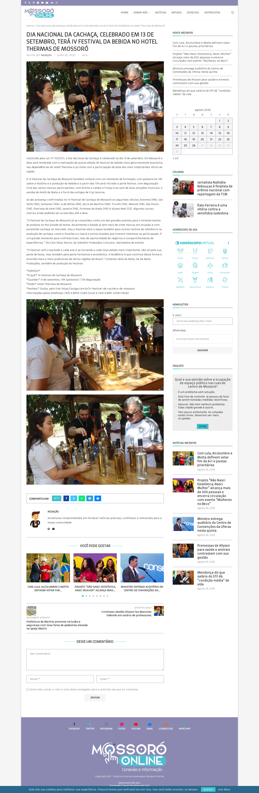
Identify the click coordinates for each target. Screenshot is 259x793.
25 (185, 145)
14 (211, 133)
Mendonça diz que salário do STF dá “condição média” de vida (213, 578)
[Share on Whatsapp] (82, 498)
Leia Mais (224, 789)
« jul (176, 158)
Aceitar (208, 789)
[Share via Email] (97, 498)
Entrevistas (212, 12)
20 (202, 139)
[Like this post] (58, 498)
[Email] (47, 3)
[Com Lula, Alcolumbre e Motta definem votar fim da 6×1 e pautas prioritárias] (48, 567)
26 (193, 145)
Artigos (176, 12)
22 (219, 139)
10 (176, 133)
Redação (46, 55)
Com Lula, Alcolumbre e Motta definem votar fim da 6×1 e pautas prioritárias (201, 44)
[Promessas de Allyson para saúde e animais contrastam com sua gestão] (183, 551)
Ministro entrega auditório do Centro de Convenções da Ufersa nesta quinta (198, 70)
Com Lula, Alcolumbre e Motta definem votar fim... (48, 588)
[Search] (232, 12)
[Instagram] (34, 3)
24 (176, 145)
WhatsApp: (179, 330)
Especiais (193, 12)
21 (211, 139)
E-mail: (177, 315)
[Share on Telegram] (89, 498)
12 (193, 133)
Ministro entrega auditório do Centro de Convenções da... (142, 588)
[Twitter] (29, 3)
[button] (31, 575)
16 (228, 133)
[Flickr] (38, 3)
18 (185, 139)
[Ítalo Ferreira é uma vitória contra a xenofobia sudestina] (183, 210)
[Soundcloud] (51, 3)
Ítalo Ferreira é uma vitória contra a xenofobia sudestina (212, 209)
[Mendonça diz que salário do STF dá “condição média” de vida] (183, 578)
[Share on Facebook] (66, 498)
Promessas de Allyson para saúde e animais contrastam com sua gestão (201, 81)
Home (124, 12)
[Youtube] (42, 3)
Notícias (160, 12)
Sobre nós (140, 12)
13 (202, 133)
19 (193, 139)
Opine (202, 426)
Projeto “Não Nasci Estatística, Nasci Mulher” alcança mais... (95, 588)
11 (185, 133)
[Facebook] (25, 3)
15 (219, 133)
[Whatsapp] (57, 3)
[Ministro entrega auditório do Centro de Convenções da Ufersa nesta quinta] (142, 567)
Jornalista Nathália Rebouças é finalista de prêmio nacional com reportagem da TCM (215, 188)
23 (228, 139)
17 (177, 139)
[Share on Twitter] (73, 498)
